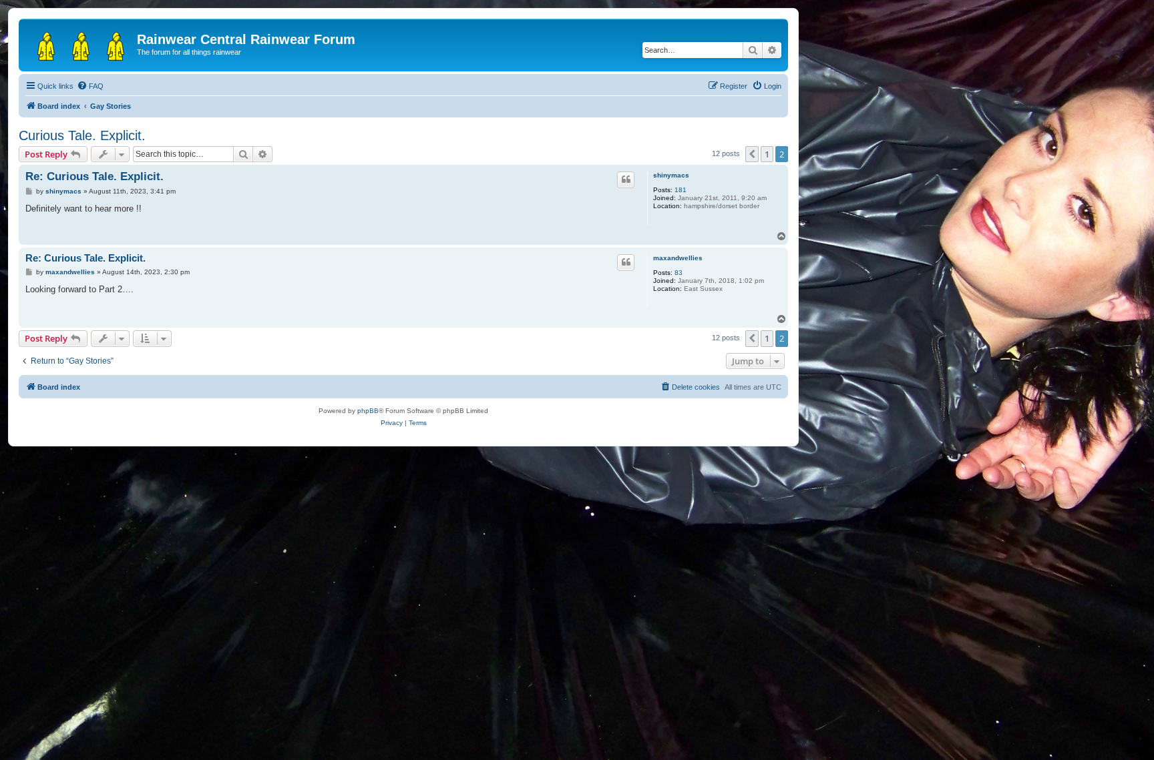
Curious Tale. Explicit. (82, 135)
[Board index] (79, 43)
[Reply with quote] (625, 179)
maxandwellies (678, 258)
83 (679, 272)
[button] (752, 154)
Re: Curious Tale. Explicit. (94, 176)
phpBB (368, 410)
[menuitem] (90, 86)
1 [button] (767, 154)
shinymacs (671, 175)
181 (681, 190)
